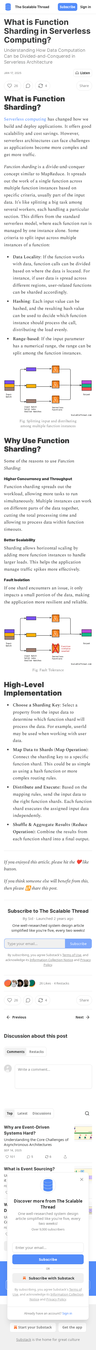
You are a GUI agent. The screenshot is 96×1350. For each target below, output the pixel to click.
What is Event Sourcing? (29, 1168)
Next (80, 1017)
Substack (23, 1339)
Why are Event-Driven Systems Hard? (26, 1130)
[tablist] (25, 1052)
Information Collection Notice (51, 960)
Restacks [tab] (36, 1052)
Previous (19, 1017)
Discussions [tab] (41, 1113)
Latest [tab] (22, 1113)
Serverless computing (25, 119)
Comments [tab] (15, 1052)
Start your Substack (35, 1327)
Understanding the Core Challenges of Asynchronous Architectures (36, 1142)
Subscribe (67, 7)
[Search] (87, 1113)
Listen (85, 73)
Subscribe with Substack (51, 1278)
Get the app (72, 1327)
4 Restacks (61, 983)
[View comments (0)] (28, 86)
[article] (48, 1142)
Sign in (85, 7)
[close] (82, 1179)
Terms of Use (71, 955)
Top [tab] (10, 1113)
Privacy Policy (56, 1299)
